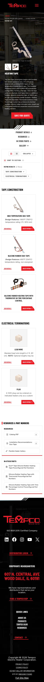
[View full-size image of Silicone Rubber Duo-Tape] (18, 244)
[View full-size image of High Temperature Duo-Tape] (18, 204)
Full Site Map (22, 678)
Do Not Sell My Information (22, 671)
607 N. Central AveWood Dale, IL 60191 (22, 576)
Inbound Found (25, 674)
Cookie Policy (22, 667)
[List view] (16, 154)
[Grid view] (11, 154)
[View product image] (8, 67)
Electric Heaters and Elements (14, 18)
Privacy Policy (22, 664)
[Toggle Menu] (37, 5)
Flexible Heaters (31, 18)
